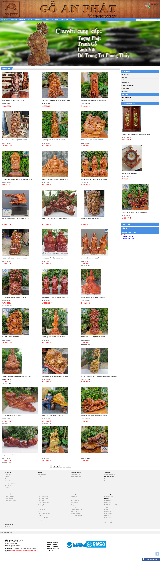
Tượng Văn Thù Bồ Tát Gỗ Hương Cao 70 (93, 297)
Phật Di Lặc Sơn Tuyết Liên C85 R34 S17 (53, 140)
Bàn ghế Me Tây (126, 97)
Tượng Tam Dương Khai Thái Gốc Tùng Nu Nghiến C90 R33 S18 (99, 376)
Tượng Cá (40, 515)
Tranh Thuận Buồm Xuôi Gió (111, 504)
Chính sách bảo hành (52, 542)
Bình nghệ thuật (75, 500)
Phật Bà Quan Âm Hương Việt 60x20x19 (53, 336)
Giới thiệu (14, 19)
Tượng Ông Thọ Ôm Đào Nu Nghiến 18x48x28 (55, 376)
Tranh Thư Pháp (108, 520)
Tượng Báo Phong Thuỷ (44, 513)
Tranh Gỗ (125, 91)
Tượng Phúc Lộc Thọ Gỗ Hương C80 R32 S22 (55, 297)
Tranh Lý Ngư (107, 502)
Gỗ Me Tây (7, 526)
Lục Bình (73, 498)
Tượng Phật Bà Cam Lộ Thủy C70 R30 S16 (93, 336)
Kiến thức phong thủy (109, 476)
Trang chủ (4, 19)
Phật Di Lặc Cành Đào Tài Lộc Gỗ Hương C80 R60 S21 (57, 100)
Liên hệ (72, 19)
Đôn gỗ (72, 504)
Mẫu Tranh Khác (108, 522)
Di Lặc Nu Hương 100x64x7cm (10, 336)
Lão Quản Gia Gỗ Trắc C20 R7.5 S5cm (13, 100)
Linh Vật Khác (41, 520)
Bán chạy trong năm (76, 476)
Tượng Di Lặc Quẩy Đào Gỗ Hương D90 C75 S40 (55, 218)
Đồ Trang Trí (125, 80)
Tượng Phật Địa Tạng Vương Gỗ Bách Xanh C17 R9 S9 (18, 179)
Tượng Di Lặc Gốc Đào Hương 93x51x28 (14, 297)
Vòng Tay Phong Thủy (128, 85)
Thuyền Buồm (74, 502)
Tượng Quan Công (108, 496)
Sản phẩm (22, 19)
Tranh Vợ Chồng (108, 517)
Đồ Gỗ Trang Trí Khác (76, 515)
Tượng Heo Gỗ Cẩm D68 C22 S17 (11, 455)
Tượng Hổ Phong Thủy (43, 502)
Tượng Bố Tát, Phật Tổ (10, 500)
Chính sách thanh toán (52, 546)
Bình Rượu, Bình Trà (76, 507)
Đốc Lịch (106, 509)
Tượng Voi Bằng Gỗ (43, 517)
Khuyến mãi (64, 19)
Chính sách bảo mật (52, 544)
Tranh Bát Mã (107, 500)
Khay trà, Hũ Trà (75, 511)
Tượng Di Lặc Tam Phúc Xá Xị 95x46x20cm (14, 258)
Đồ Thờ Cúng (125, 82)
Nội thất (125, 94)
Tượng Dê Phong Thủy (43, 507)
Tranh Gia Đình (108, 513)
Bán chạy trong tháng (76, 474)
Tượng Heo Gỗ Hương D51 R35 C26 (12, 415)
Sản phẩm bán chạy (129, 103)
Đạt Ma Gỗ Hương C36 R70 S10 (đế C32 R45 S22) (15, 218)
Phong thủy (38, 19)
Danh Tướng (125, 88)
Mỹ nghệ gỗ (6, 68)
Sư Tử (39, 511)
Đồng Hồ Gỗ (74, 496)
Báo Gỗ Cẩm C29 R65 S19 (88, 455)
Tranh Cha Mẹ (107, 515)
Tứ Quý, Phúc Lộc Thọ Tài (110, 507)
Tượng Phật (125, 74)
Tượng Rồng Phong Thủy (44, 498)
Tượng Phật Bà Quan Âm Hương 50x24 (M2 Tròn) (16, 376)
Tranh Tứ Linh (107, 511)
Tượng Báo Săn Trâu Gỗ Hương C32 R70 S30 (94, 415)
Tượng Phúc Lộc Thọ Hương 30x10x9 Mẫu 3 (94, 179)
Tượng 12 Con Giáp (43, 496)
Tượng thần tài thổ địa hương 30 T (52, 258)
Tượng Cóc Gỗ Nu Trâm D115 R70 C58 (52, 415)
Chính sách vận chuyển (53, 548)
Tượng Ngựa (41, 500)
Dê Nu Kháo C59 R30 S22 (48, 455)
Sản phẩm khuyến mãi (109, 474)
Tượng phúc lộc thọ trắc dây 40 (91, 258)
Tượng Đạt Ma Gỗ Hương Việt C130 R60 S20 (93, 100)
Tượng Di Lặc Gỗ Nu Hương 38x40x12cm (92, 140)
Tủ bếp (124, 100)
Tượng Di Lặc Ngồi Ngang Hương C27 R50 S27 (55, 179)
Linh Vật (124, 77)
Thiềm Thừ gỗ (41, 509)
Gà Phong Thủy (42, 504)
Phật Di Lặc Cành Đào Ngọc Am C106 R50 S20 (15, 140)
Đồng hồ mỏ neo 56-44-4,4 (129, 173)
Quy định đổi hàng (51, 550)
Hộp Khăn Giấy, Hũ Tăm (77, 509)
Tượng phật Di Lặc (9, 496)
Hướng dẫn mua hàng (51, 19)
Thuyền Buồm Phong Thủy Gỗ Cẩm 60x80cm (134, 212)
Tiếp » (68, 466)
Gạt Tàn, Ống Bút (75, 513)
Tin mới (30, 19)
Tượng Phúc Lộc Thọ (10, 498)
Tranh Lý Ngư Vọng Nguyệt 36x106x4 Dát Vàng (136, 134)
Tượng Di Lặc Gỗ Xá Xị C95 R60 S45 (91, 218)
